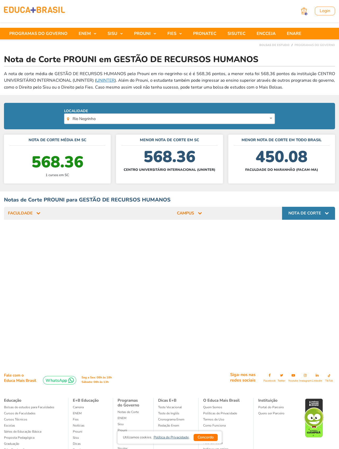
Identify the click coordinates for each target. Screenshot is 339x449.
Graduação (11, 444)
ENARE (294, 33)
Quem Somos (212, 407)
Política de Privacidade (171, 437)
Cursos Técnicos (15, 419)
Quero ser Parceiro (271, 413)
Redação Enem (168, 425)
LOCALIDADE (79, 114)
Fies (76, 419)
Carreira (78, 407)
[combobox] (169, 119)
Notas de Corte (128, 412)
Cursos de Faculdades (19, 413)
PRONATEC (204, 33)
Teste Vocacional (170, 407)
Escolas (9, 425)
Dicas (77, 444)
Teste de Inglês (168, 413)
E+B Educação (86, 400)
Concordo (206, 437)
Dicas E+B (167, 400)
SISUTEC (237, 33)
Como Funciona (214, 425)
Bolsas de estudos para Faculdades (29, 407)
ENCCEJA (266, 33)
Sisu (121, 424)
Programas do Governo (128, 403)
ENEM (77, 413)
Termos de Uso (213, 419)
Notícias (78, 425)
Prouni (122, 430)
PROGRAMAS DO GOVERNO (38, 33)
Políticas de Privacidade (220, 413)
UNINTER (105, 80)
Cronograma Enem (171, 419)
